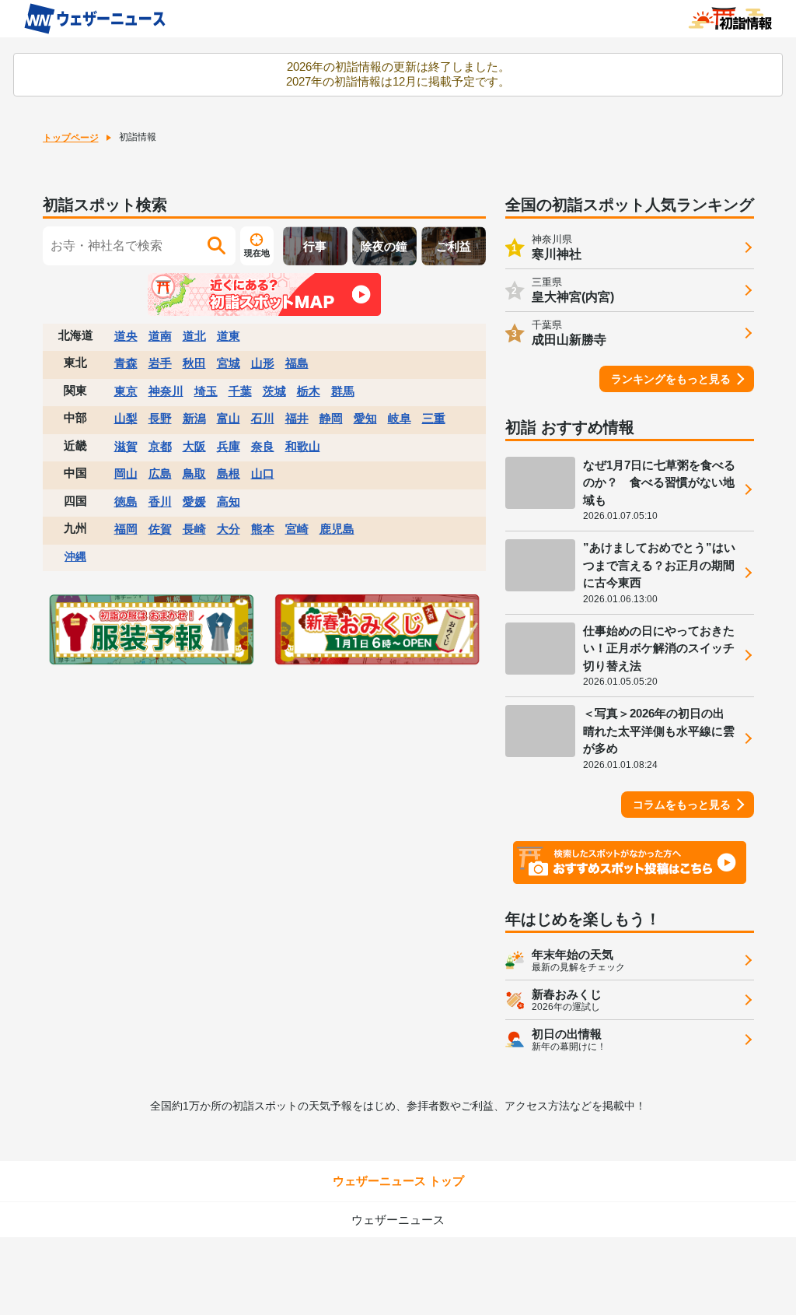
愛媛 (194, 501)
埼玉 (206, 391)
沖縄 (75, 556)
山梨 (126, 418)
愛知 (365, 418)
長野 (160, 418)
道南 (160, 335)
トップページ (71, 137)
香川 (160, 501)
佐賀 (160, 528)
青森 (126, 363)
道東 (228, 335)
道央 (126, 335)
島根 (228, 473)
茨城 (274, 391)
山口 (262, 473)
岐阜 (399, 418)
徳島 (126, 501)
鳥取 (194, 473)
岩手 (160, 363)
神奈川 (165, 391)
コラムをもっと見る (682, 804)
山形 (262, 363)
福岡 (126, 528)
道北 (194, 335)
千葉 (240, 391)
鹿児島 (336, 528)
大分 (228, 528)
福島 (297, 363)
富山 (228, 418)
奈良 (262, 446)
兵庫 (228, 446)
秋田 (194, 363)
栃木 (308, 391)
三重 (433, 418)
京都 (160, 446)
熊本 (262, 528)
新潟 (194, 418)
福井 (297, 418)
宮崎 (297, 528)
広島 (160, 473)
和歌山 (302, 446)
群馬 (342, 391)
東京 (126, 391)
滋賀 (126, 446)
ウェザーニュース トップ (398, 1180)
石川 (262, 418)
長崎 (194, 528)
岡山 (126, 473)
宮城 (228, 363)
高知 (228, 501)
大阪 (194, 446)
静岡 (331, 418)
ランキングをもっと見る (671, 379)
